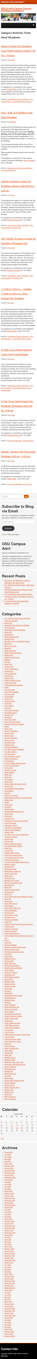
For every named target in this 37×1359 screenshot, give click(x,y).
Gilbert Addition (9, 772)
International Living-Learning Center (16, 821)
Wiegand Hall (9, 1090)
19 (12, 1128)
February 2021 (9, 1304)
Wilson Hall (8, 1094)
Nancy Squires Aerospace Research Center (19, 897)
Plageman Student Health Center (15, 947)
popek (12, 303)
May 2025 (8, 1187)
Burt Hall (7, 662)
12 (12, 1125)
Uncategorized (5, 390)
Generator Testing (10, 770)
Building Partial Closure (12, 657)
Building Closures (10, 651)
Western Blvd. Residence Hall (14, 1081)
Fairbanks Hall (9, 745)
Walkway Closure (10, 1058)
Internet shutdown (10, 823)
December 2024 (10, 1198)
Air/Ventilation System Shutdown (18, 99)
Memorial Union (10, 878)
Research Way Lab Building (13, 968)
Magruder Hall (9, 867)
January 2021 (9, 1306)
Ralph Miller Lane (10, 963)
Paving (7, 940)
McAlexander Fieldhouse (13, 871)
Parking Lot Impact (11, 931)
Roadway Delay (10, 982)
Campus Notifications (11, 669)
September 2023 (10, 1233)
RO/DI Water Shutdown (12, 977)
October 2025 (9, 1175)
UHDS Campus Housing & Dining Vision (17, 1035)
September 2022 (10, 1260)
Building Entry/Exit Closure (13, 653)
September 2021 (10, 1288)
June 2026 (8, 1157)
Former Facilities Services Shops (15, 763)
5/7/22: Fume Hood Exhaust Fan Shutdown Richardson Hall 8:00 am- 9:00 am (17, 406)
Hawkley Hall (9, 800)
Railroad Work (9, 961)
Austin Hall (8, 632)
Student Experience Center (13, 1016)
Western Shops (9, 1085)
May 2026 (8, 1159)
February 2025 (9, 1193)
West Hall (8, 1076)
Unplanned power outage (13, 1039)
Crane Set (8, 708)
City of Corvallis (10, 690)
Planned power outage (12, 949)
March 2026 (8, 1164)
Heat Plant (8, 807)
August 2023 (9, 1235)
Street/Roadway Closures (13, 1014)
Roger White (11, 479)
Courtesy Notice (10, 701)
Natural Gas (8, 901)
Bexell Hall (8, 644)
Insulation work (9, 818)
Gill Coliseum (9, 779)
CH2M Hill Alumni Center (13, 680)
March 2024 (8, 1219)
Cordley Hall (8, 699)
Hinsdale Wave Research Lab (14, 811)
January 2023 (9, 1251)
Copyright (4, 1353)
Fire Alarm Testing (10, 752)
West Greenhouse (10, 1074)
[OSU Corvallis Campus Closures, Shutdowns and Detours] (18, 17)
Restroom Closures (11, 972)
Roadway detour (10, 984)
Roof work (8, 991)
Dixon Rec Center (10, 719)
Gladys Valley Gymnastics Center (15, 784)
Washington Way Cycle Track (14, 1062)
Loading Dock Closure (12, 860)
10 (1, 1125)
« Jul (2, 1138)
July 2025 (8, 1182)
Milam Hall (8, 887)
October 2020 (9, 1313)
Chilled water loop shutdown (14, 685)
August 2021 (9, 1290)
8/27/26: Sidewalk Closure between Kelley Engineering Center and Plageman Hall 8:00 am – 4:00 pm (19, 596)
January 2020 (9, 1334)
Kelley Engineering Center (13, 844)
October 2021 (9, 1285)
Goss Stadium (9, 791)
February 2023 (9, 1249)
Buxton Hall (8, 664)
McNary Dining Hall (11, 874)
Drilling (7, 726)
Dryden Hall (8, 729)
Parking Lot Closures (11, 929)
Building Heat (9, 655)
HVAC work (8, 816)
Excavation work (10, 742)
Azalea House (9, 634)
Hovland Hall (9, 814)
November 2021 (10, 1283)
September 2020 (10, 1315)
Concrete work (9, 694)
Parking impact (9, 926)
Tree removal (9, 1030)
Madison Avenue (10, 864)
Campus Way (9, 671)
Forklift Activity (9, 761)
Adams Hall (8, 623)
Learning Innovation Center (13, 855)
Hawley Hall (8, 805)
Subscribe (8, 528)
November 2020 (10, 1311)
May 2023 (8, 1242)
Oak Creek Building (11, 910)
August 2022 (9, 1262)
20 (17, 1128)
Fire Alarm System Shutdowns (14, 749)
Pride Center (9, 956)
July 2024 (8, 1210)
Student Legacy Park (11, 1018)
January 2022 (9, 1279)
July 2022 (8, 1265)
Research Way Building (12, 966)
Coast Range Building (12, 692)
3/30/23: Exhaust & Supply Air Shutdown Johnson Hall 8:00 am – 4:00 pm (18, 186)
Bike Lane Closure (10, 646)
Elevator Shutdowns (11, 738)
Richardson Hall (17, 278)
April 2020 (8, 1327)
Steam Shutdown (10, 1005)
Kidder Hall (8, 848)
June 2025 (8, 1184)
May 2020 (8, 1325)
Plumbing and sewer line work (14, 952)
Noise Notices (9, 906)
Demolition (8, 717)
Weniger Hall (9, 1071)
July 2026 (8, 1154)
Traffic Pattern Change (12, 1025)
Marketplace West (10, 869)
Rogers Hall (8, 989)
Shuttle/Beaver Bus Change (14, 995)
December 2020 (10, 1308)
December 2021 (10, 1281)
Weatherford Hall (10, 1069)
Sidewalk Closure (10, 998)
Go (26, 496)
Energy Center (9, 740)
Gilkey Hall (8, 777)
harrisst (12, 60)
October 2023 (9, 1230)
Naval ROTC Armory (11, 903)
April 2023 (8, 1244)
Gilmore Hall (9, 782)
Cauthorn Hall (9, 678)
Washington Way (10, 1060)
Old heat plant (9, 913)
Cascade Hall (9, 676)
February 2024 (9, 1221)
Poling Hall (8, 954)
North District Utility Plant (13, 908)
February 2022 (9, 1276)
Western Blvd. (9, 1078)
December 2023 (10, 1226)
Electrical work (9, 733)
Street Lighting (9, 1012)
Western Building (10, 1083)
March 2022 (8, 1274)
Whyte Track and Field (12, 1087)
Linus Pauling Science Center (21, 102)
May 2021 (8, 1297)
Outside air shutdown (11, 920)
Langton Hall (9, 851)
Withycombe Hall (10, 1097)
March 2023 (8, 1246)
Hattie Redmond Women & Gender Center (18, 798)
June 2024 (8, 1212)
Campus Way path (10, 673)
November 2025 (10, 1173)
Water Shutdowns (10, 1067)
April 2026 (8, 1161)
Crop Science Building (12, 710)
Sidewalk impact (10, 1000)
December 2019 (10, 1336)
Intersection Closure (11, 825)
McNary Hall (8, 876)
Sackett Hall (8, 993)
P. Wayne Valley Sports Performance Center (19, 924)
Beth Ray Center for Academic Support (17, 641)
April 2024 (8, 1216)
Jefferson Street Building (12, 830)
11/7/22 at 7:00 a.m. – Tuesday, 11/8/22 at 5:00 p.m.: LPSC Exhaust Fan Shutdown (16, 293)
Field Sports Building (11, 747)
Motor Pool (8, 894)
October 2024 (9, 1203)
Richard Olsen (12, 89)
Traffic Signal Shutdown (12, 1028)
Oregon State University (12, 2)
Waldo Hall (8, 1055)
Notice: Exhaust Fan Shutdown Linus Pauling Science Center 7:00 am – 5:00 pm (18, 50)
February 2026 (9, 1166)
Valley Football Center (12, 1048)
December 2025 (10, 1171)
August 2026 (9, 1152)
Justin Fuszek (28, 160)
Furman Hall (9, 768)
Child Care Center (10, 683)
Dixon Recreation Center (13, 722)
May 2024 (8, 1214)
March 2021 (8, 1302)
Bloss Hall (8, 648)
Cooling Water (9, 696)
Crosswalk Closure (11, 713)
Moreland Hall (9, 892)
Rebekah (13, 122)
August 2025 (9, 1180)
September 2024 (10, 1205)
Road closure (9, 979)
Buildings (7, 660)
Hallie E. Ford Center (11, 795)
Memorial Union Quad (12, 880)
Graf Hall (7, 793)
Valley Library (9, 1051)
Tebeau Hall (8, 1021)
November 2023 (10, 1228)
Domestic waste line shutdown (14, 724)
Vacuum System (10, 1046)
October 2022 (9, 1258)
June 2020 (8, 1322)
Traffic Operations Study (12, 1023)
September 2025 (10, 1177)
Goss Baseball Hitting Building (14, 788)
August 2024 (9, 1207)
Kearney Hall (9, 841)
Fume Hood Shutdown (8, 170)
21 (22, 1128)
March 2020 (8, 1329)
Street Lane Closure (11, 1009)
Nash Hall (8, 899)
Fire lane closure (10, 754)
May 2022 (8, 1269)
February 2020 (9, 1331)
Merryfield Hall (9, 885)
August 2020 (9, 1318)
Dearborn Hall (9, 715)
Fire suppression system (12, 756)
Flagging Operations (11, 759)
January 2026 (9, 1168)
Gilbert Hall (8, 775)
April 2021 (8, 1299)
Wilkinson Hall (9, 1092)
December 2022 (10, 1253)
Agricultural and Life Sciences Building (20, 168)
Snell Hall (8, 1002)
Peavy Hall (8, 943)
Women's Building (10, 1099)
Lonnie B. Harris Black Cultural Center (17, 862)
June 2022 (8, 1267)
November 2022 (10, 1256)
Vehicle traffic (9, 1053)
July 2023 (8, 1237)
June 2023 (8, 1239)
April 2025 (8, 1189)
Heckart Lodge (9, 809)
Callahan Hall (9, 667)
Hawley (7, 802)
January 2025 (9, 1196)
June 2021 (8, 1295)
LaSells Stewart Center (12, 853)
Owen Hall (8, 922)
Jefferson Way (9, 832)
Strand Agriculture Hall (12, 1007)
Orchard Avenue (10, 917)
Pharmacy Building (11, 945)
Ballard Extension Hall (12, 637)
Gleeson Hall (9, 786)
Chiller (7, 687)
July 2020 (8, 1320)
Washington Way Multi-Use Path (15, 1064)
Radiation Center (10, 959)
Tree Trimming (9, 1032)
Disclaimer (4, 1356)
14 (22, 1125)
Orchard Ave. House (11, 915)
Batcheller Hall (9, 639)
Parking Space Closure (12, 933)
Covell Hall (8, 703)
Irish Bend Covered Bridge (13, 828)
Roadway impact (10, 986)
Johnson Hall (16, 228)
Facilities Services (13, 220)
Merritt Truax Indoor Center (13, 883)
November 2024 (10, 1200)
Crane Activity (9, 706)
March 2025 (8, 1191)
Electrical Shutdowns (11, 731)
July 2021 (8, 1292)
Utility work (8, 1044)
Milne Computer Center (12, 890)
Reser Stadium (9, 970)
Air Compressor (10, 628)
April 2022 (8, 1272)
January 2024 (9, 1223)
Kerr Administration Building (14, 846)
